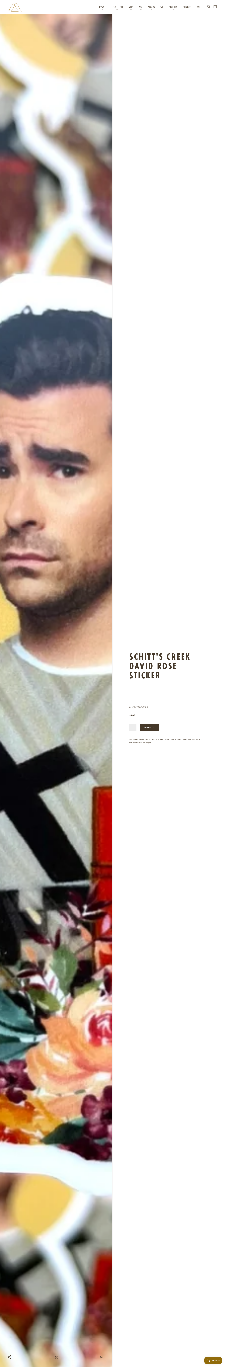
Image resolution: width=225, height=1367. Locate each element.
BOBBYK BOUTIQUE (140, 707)
